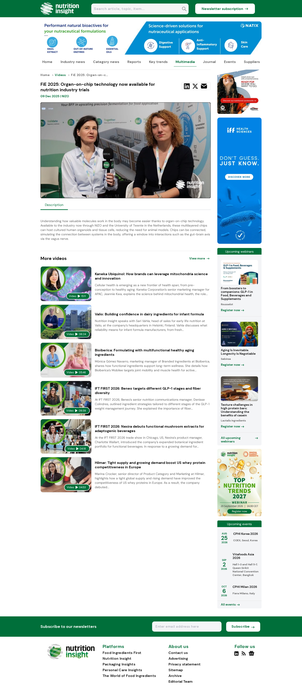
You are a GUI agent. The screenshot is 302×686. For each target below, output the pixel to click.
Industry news (73, 62)
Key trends (158, 62)
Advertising (178, 658)
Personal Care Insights (122, 670)
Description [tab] (54, 205)
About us (178, 646)
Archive (175, 676)
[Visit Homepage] (59, 16)
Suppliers (252, 62)
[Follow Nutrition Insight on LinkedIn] (236, 655)
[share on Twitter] (195, 86)
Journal (209, 62)
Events (230, 62)
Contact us (178, 653)
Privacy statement (184, 664)
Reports (134, 62)
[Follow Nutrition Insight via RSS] (244, 655)
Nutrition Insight (117, 658)
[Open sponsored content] (151, 53)
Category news (106, 62)
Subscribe (240, 626)
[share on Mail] (204, 86)
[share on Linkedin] (187, 86)
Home (47, 62)
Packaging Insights (119, 664)
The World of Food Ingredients (129, 676)
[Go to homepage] (71, 658)
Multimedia (185, 62)
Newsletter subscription (222, 9)
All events (228, 604)
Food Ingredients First (122, 653)
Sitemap (175, 670)
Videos (60, 75)
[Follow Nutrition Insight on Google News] (252, 655)
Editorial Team (180, 681)
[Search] (184, 9)
